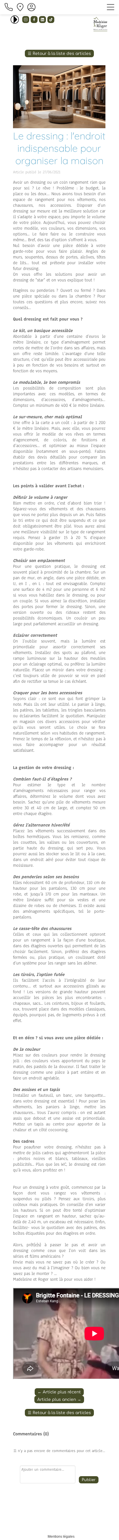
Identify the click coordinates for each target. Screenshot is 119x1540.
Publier (89, 1480)
